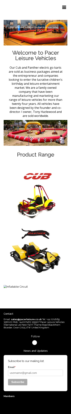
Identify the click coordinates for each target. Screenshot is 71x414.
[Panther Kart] (35, 272)
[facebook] (34, 342)
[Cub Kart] (35, 218)
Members (9, 396)
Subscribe (17, 382)
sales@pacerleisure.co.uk (26, 319)
